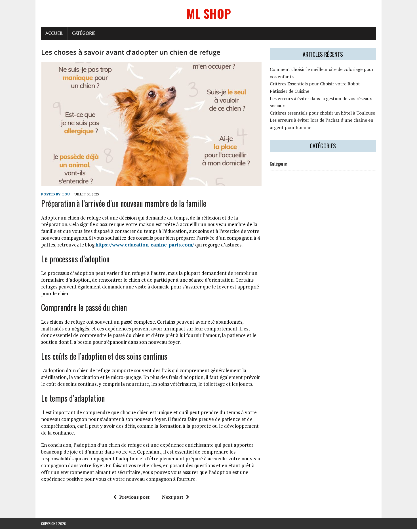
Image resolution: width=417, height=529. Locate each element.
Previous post (134, 497)
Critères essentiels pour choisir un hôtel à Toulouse (322, 113)
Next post (172, 497)
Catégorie (84, 33)
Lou (66, 194)
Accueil (54, 33)
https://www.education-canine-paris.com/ (145, 244)
